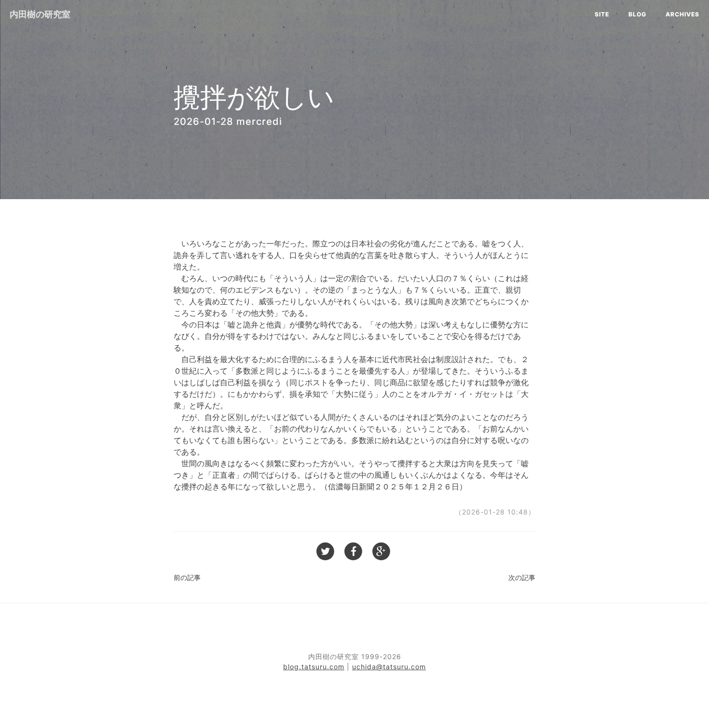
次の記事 (521, 577)
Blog (637, 14)
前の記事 (187, 577)
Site (602, 14)
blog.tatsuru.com (313, 666)
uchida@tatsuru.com (389, 666)
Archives (682, 14)
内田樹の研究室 (40, 14)
